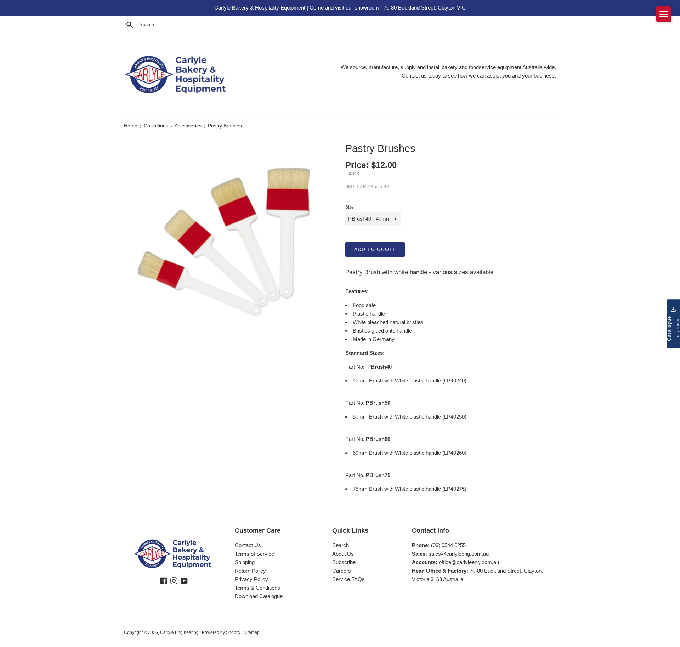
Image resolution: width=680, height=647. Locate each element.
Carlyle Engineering (180, 632)
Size (349, 207)
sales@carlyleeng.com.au (459, 554)
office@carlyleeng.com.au (469, 562)
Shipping (245, 562)
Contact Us (248, 545)
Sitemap (252, 632)
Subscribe (344, 562)
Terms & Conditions (257, 588)
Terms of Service (254, 554)
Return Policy (250, 571)
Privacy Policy (251, 579)
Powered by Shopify (221, 632)
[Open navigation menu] (664, 14)
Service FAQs (348, 579)
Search (340, 545)
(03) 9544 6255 (448, 545)
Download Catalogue (259, 596)
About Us (343, 554)
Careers (341, 571)
